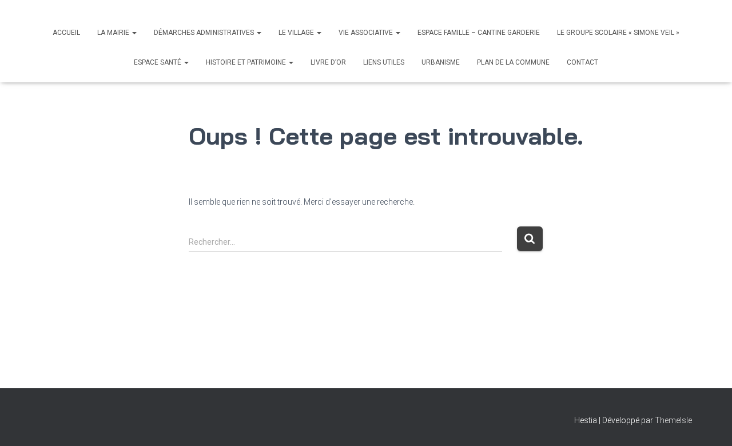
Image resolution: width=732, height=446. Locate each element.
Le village (297, 33)
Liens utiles (383, 62)
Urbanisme (440, 62)
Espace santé (158, 62)
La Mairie (114, 33)
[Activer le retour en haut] (709, 423)
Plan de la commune (513, 62)
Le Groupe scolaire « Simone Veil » (618, 33)
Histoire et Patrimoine (247, 62)
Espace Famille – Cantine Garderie (478, 33)
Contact (582, 62)
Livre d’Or (328, 62)
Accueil (66, 33)
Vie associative (367, 33)
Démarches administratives (205, 33)
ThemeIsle (673, 420)
